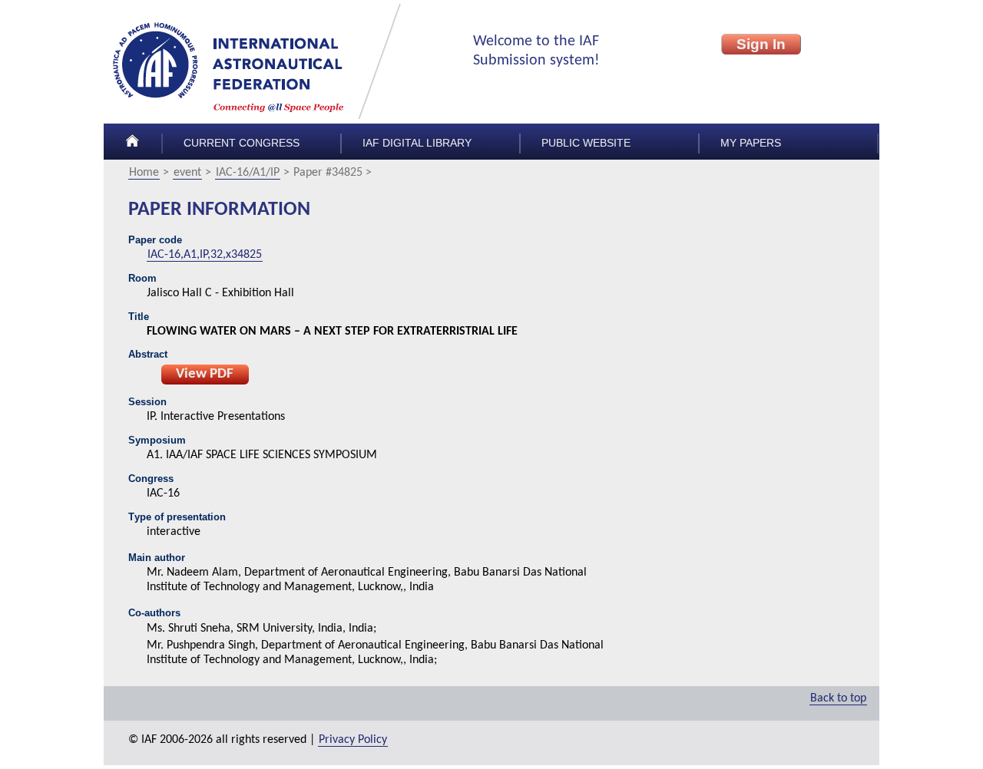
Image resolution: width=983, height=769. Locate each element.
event (187, 173)
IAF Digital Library (417, 143)
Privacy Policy (353, 740)
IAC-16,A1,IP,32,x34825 (204, 255)
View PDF (204, 374)
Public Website (586, 143)
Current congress (242, 143)
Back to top (838, 698)
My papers (750, 143)
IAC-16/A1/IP (248, 173)
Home (144, 173)
